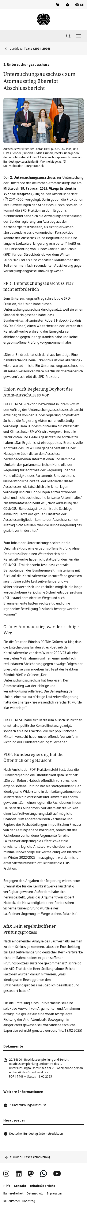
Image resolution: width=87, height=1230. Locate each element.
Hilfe (7, 1186)
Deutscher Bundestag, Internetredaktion (36, 1133)
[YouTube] (57, 1173)
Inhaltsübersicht (42, 1186)
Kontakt (20, 1186)
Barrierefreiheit (13, 1193)
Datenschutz (35, 1193)
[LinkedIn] (19, 1173)
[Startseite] (43, 19)
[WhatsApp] (43, 1173)
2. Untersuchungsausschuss (27, 1105)
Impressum (54, 1193)
